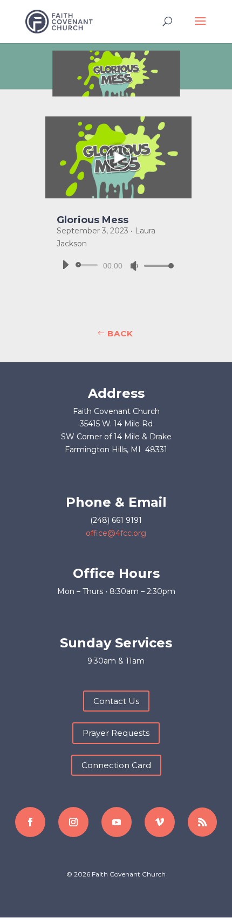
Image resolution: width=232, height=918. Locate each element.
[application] (114, 265)
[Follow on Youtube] (116, 822)
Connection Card (116, 765)
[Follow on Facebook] (30, 822)
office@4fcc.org (116, 533)
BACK (120, 333)
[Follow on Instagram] (73, 822)
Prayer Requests (116, 733)
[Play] (65, 264)
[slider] (156, 265)
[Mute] (134, 266)
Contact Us (116, 701)
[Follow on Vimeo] (160, 822)
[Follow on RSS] (202, 822)
